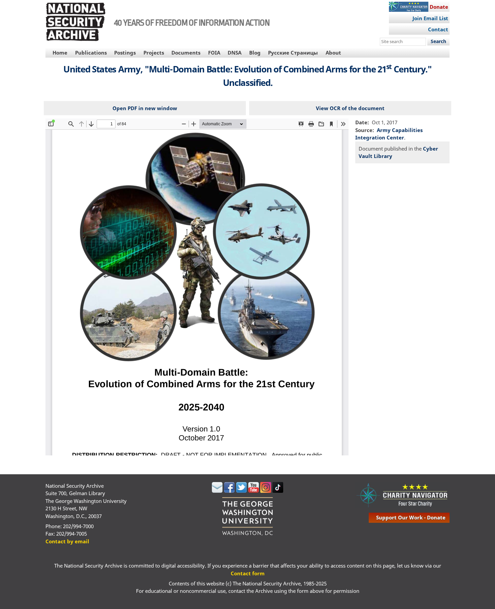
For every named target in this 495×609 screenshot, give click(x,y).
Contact (438, 29)
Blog (255, 52)
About (333, 52)
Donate (439, 6)
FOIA (214, 52)
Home (60, 52)
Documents (185, 52)
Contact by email (67, 541)
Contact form (248, 573)
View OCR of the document (350, 108)
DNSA (234, 52)
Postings (125, 52)
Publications (91, 52)
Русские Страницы (293, 52)
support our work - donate (411, 517)
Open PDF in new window (144, 108)
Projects (153, 52)
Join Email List (430, 18)
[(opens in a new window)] (217, 490)
